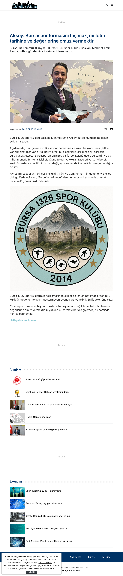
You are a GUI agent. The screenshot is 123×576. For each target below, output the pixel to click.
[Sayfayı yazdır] (111, 129)
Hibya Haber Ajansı (61, 570)
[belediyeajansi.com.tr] (25, 5)
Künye (91, 557)
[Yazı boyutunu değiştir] (106, 129)
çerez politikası (45, 562)
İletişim (106, 557)
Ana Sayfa (75, 557)
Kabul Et (31, 572)
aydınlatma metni (12, 565)
